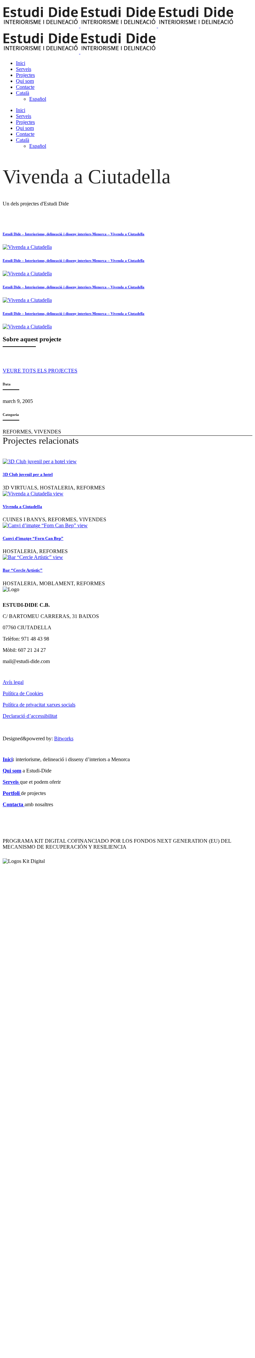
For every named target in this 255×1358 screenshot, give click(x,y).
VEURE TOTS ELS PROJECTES (40, 370)
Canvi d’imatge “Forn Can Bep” (33, 538)
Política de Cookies (23, 693)
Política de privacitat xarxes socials (39, 704)
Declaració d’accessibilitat (30, 716)
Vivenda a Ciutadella (22, 506)
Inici (8, 759)
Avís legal (13, 682)
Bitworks (63, 738)
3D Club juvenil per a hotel (28, 474)
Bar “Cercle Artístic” (22, 570)
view (71, 461)
